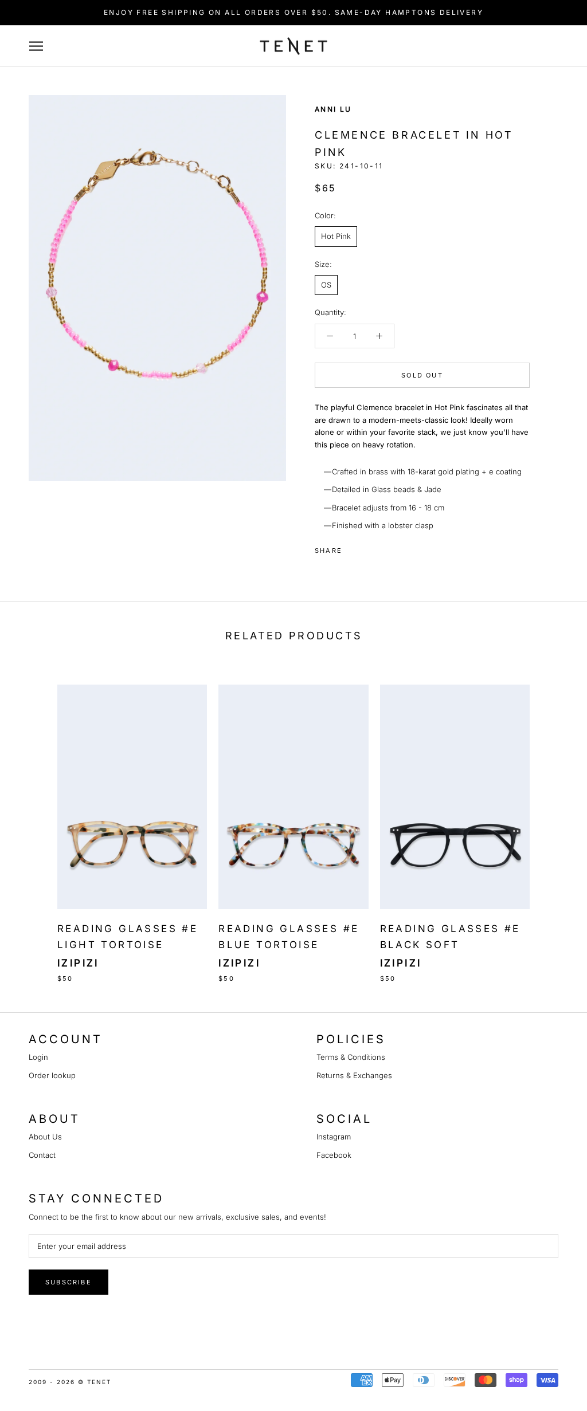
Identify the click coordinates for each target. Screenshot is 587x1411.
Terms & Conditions (350, 1057)
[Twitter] (368, 547)
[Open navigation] (41, 46)
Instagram (333, 1136)
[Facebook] (353, 547)
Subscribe (68, 1282)
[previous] (36, 821)
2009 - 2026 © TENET (70, 1381)
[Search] (535, 46)
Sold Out (422, 375)
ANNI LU (333, 109)
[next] (551, 821)
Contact (42, 1155)
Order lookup (52, 1075)
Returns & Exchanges (354, 1075)
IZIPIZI (78, 963)
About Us (45, 1136)
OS (326, 284)
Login (38, 1057)
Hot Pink (336, 236)
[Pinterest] (382, 547)
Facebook (333, 1155)
